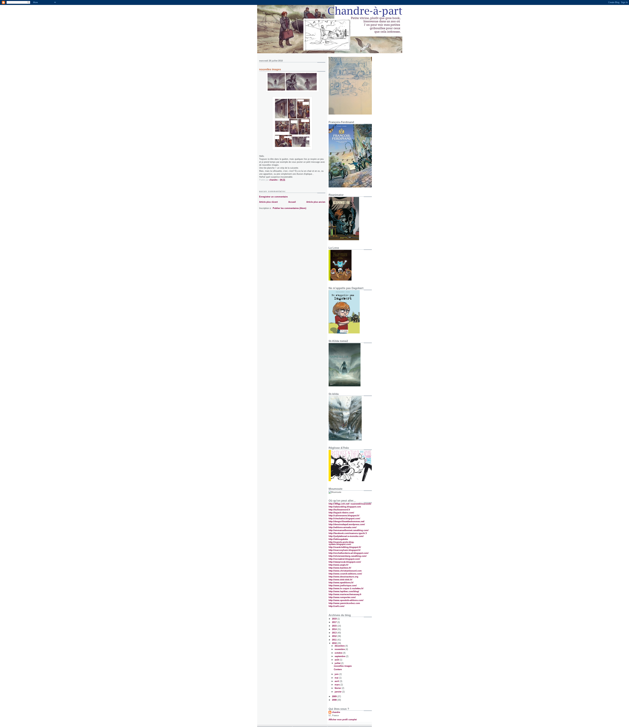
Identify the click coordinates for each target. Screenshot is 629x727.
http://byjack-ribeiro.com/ (341, 512)
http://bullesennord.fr (339, 509)
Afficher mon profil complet (343, 719)
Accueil (292, 202)
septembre (340, 656)
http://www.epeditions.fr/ (341, 582)
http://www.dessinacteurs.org (343, 576)
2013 (334, 632)
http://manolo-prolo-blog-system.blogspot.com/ (341, 543)
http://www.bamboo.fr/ (340, 568)
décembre (340, 646)
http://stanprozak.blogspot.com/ (345, 562)
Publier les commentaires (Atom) (289, 208)
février (338, 688)
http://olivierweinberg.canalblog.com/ (348, 556)
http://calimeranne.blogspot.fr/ (344, 515)
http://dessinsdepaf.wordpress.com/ (347, 524)
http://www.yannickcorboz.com (344, 603)
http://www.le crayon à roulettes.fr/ (346, 588)
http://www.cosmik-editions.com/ (345, 573)
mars (337, 684)
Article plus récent (268, 202)
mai (337, 678)
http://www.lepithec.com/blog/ (344, 591)
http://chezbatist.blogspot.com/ (344, 518)
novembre (340, 649)
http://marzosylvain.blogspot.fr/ (345, 550)
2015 (334, 626)
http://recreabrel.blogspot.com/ (344, 559)
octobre (339, 653)
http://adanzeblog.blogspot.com (345, 506)
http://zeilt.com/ (336, 606)
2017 (334, 622)
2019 (334, 619)
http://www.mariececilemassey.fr (345, 594)
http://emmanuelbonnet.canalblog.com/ (349, 530)
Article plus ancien (315, 202)
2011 (334, 640)
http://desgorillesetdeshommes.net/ (346, 521)
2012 (334, 636)
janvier (338, 691)
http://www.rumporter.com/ (342, 597)
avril (337, 681)
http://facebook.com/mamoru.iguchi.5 (348, 533)
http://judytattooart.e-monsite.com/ (346, 536)
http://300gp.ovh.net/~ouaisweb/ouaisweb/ (350, 504)
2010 (334, 643)
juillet (338, 663)
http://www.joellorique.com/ (343, 585)
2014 (334, 629)
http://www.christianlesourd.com (345, 571)
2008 (334, 700)
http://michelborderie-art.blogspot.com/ (349, 553)
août (337, 660)
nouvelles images (343, 666)
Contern (338, 669)
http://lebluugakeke (338, 539)
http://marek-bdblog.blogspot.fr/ (345, 547)
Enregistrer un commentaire (273, 196)
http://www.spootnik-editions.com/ (346, 600)
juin (337, 674)
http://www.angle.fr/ (338, 565)
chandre (336, 712)
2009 (334, 696)
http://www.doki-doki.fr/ (340, 579)
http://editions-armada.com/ (343, 527)
